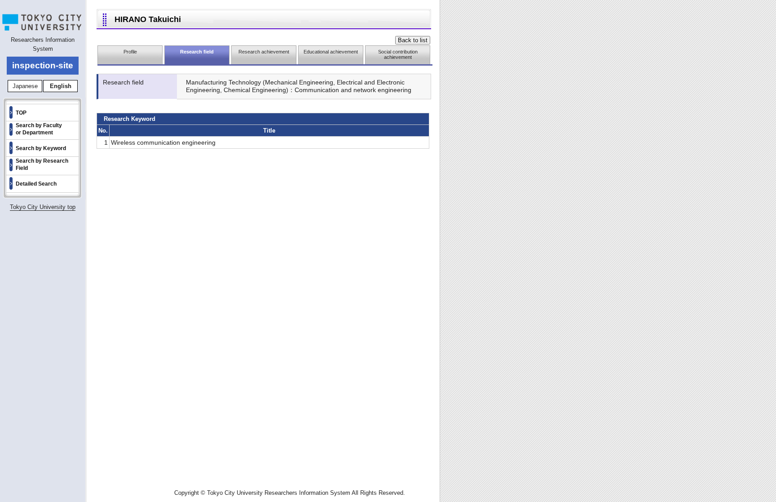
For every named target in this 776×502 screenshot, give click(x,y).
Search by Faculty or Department (39, 129)
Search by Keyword (41, 148)
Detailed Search (36, 184)
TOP (21, 113)
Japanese (25, 86)
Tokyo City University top (42, 207)
